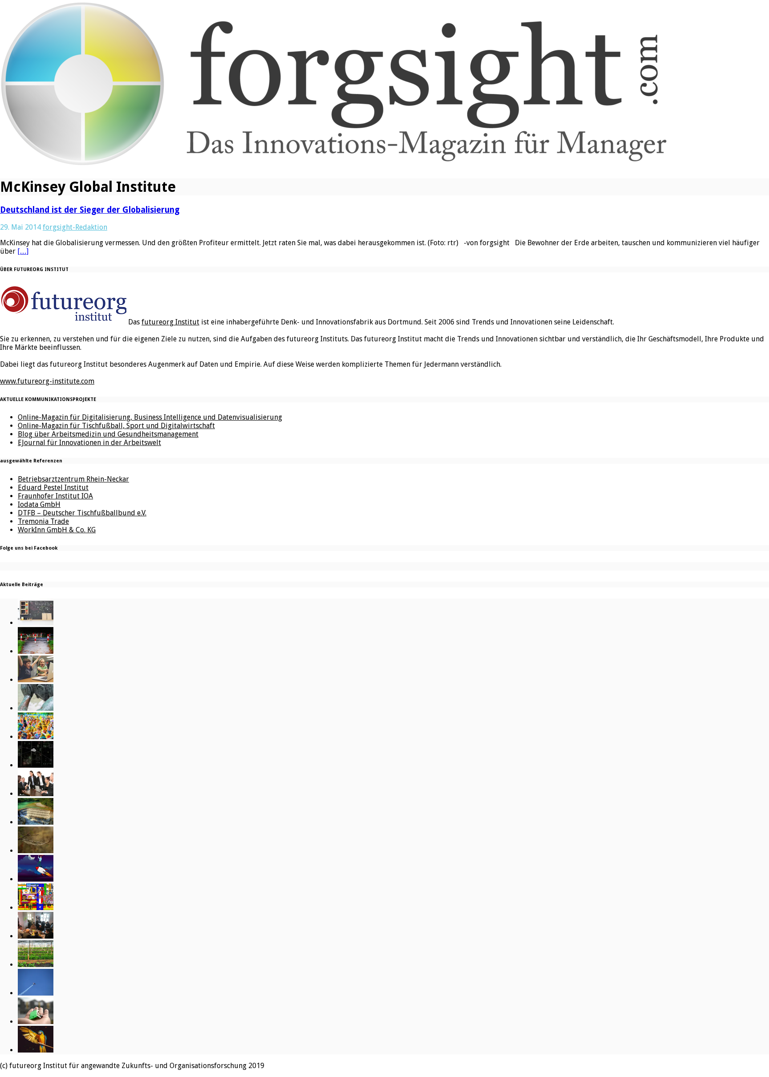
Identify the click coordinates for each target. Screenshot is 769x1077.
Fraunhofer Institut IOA (55, 496)
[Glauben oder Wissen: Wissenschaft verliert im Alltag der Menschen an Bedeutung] (35, 708)
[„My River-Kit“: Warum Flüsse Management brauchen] (35, 822)
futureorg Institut (170, 322)
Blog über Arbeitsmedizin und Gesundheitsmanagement (108, 434)
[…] (22, 251)
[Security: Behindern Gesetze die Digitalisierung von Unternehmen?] (35, 651)
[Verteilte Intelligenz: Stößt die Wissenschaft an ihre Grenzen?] (35, 765)
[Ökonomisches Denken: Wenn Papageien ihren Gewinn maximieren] (35, 1050)
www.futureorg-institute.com (47, 381)
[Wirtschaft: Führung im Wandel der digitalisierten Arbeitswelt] (35, 993)
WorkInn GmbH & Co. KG (57, 530)
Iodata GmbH (39, 504)
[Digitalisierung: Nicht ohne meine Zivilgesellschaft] (35, 737)
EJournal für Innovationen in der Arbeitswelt (89, 442)
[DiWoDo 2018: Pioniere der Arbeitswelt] (35, 936)
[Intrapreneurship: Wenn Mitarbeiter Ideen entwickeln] (35, 879)
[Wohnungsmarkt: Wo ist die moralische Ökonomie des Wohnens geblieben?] (35, 1021)
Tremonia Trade (43, 521)
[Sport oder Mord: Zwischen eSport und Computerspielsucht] (35, 680)
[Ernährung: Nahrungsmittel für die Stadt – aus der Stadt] (35, 964)
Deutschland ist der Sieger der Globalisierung (89, 210)
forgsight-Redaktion (75, 227)
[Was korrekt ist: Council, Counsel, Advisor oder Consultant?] (35, 794)
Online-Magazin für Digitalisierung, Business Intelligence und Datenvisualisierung (150, 417)
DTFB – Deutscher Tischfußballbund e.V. (82, 513)
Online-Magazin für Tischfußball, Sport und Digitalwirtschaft (116, 425)
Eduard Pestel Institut (53, 487)
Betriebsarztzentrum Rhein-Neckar (73, 479)
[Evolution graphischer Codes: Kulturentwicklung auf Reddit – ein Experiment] (35, 907)
